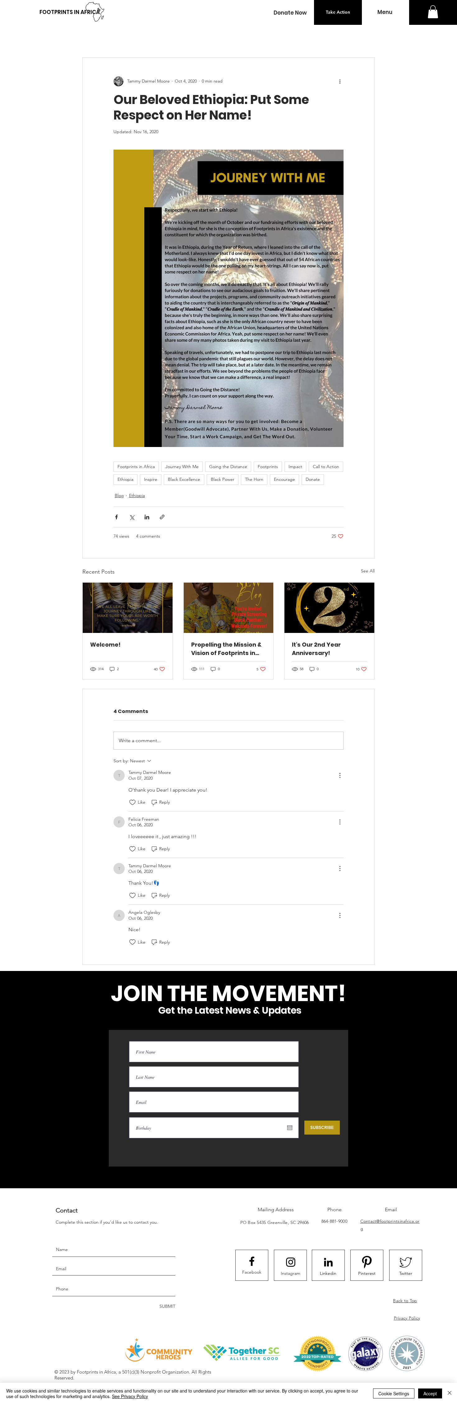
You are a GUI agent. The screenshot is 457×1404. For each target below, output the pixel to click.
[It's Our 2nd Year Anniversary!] (329, 608)
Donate (313, 479)
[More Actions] (340, 775)
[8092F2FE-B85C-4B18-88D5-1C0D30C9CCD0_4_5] (367, 1262)
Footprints (268, 466)
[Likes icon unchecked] (132, 802)
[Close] (449, 1393)
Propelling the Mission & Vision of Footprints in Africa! (226, 649)
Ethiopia (125, 479)
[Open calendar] (289, 1127)
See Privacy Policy (130, 1396)
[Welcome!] (128, 608)
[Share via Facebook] (116, 517)
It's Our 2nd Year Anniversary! (316, 649)
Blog (119, 495)
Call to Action (326, 466)
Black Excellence (184, 479)
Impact (295, 466)
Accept (430, 1393)
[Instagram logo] (290, 1262)
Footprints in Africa (136, 466)
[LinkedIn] (328, 1262)
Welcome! (105, 644)
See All (368, 571)
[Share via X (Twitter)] (132, 517)
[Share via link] (162, 517)
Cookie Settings (393, 1393)
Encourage (284, 479)
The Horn (254, 479)
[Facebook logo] (252, 1261)
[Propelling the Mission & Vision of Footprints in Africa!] (229, 608)
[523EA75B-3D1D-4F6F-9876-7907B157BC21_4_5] (405, 1262)
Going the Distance (228, 466)
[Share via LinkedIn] (147, 517)
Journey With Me (182, 466)
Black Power (222, 479)
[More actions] (340, 81)
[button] (290, 13)
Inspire (150, 479)
